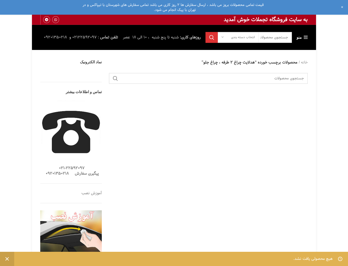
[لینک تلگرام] (46, 19)
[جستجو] (211, 37)
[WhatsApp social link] (55, 19)
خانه (304, 62)
